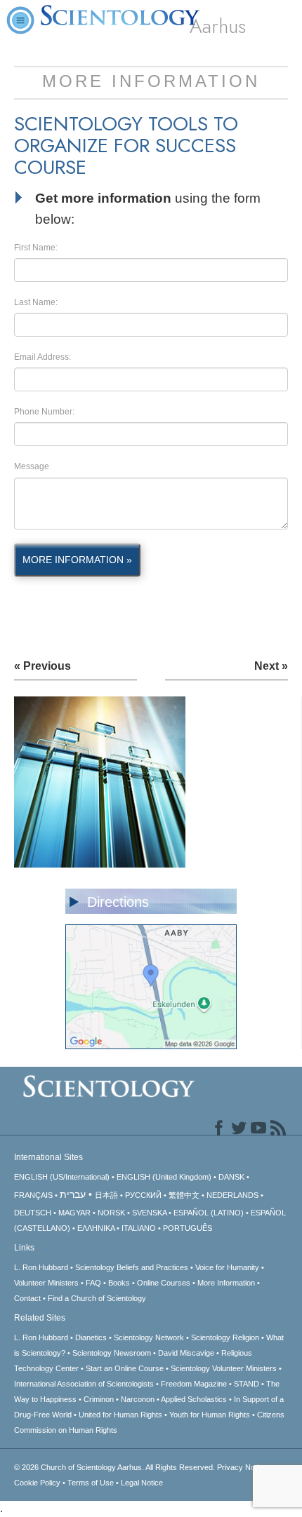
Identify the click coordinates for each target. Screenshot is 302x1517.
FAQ (93, 1283)
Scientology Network (149, 1337)
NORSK (111, 1212)
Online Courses (163, 1283)
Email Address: (42, 357)
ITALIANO (139, 1228)
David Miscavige (186, 1353)
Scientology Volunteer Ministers (224, 1368)
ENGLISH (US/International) (62, 1177)
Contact (27, 1298)
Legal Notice (142, 1482)
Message (31, 466)
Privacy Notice (242, 1467)
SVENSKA (149, 1212)
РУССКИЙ (143, 1195)
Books (119, 1283)
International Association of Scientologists (84, 1384)
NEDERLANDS (232, 1195)
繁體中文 (184, 1195)
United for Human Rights (120, 1414)
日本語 (106, 1195)
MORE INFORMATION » (77, 559)
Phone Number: (44, 412)
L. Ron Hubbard (41, 1267)
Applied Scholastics (194, 1399)
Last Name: (36, 302)
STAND (246, 1384)
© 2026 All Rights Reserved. (115, 1467)
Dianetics (91, 1337)
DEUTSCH (32, 1212)
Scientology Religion (225, 1337)
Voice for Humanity (227, 1267)
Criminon (99, 1399)
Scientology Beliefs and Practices (131, 1267)
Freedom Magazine (194, 1384)
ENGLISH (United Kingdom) (164, 1177)
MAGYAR (74, 1212)
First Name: (36, 247)
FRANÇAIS (33, 1195)
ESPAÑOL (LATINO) (208, 1212)
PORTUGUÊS (187, 1228)
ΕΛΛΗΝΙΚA (95, 1228)
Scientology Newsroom (111, 1353)
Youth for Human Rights (209, 1414)
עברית (73, 1194)
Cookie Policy (37, 1482)
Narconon (138, 1399)
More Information (226, 1283)
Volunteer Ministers (46, 1283)
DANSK (231, 1177)
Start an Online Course (125, 1368)
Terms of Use (90, 1482)
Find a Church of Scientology (97, 1298)
